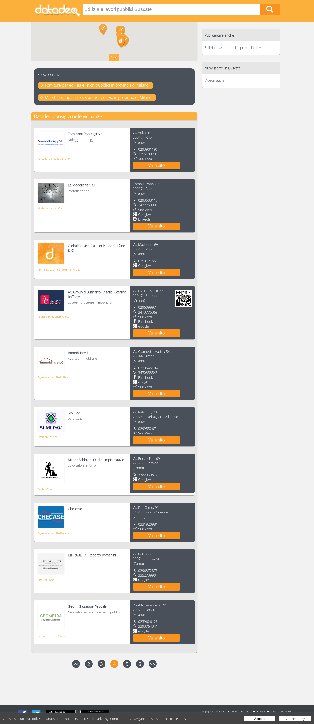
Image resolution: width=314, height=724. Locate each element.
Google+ (144, 214)
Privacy (261, 711)
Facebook (145, 321)
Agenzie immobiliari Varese (53, 316)
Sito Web (145, 158)
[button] (103, 29)
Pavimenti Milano (47, 437)
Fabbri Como (45, 489)
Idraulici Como (46, 580)
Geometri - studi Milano (51, 636)
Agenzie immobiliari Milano (53, 377)
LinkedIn (144, 219)
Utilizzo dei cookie (281, 711)
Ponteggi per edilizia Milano (54, 158)
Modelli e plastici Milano (51, 208)
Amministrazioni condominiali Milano (59, 269)
